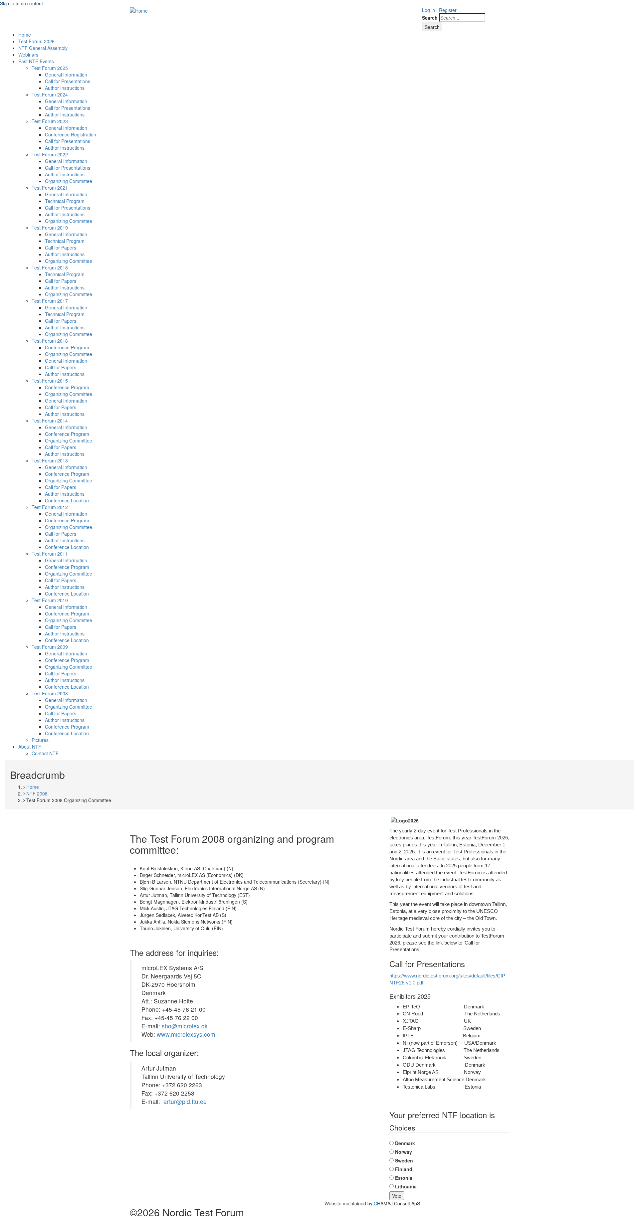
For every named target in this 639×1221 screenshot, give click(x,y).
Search (430, 17)
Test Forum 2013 (50, 460)
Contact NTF (45, 753)
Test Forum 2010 (50, 600)
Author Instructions (65, 88)
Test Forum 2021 (50, 187)
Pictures (40, 740)
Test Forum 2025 (50, 68)
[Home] (139, 10)
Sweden (404, 1160)
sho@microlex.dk (185, 1026)
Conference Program (67, 347)
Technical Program (65, 201)
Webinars (28, 54)
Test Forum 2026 (36, 41)
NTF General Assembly (43, 48)
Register (448, 10)
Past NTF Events (36, 61)
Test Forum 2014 (50, 420)
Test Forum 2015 (50, 380)
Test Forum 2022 (50, 154)
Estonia (403, 1177)
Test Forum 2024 (50, 94)
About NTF (29, 746)
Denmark (405, 1143)
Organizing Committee (68, 181)
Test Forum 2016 (50, 340)
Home (24, 34)
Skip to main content (21, 3)
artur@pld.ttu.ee (185, 1101)
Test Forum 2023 (50, 121)
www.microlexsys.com (186, 1034)
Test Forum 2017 (50, 300)
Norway (403, 1151)
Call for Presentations (67, 81)
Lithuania (406, 1186)
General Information (66, 74)
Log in (428, 10)
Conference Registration (70, 134)
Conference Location (67, 500)
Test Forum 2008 (50, 693)
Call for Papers (60, 247)
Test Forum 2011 (50, 553)
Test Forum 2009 (50, 646)
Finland (403, 1169)
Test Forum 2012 (50, 507)
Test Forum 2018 (50, 267)
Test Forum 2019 (50, 227)
